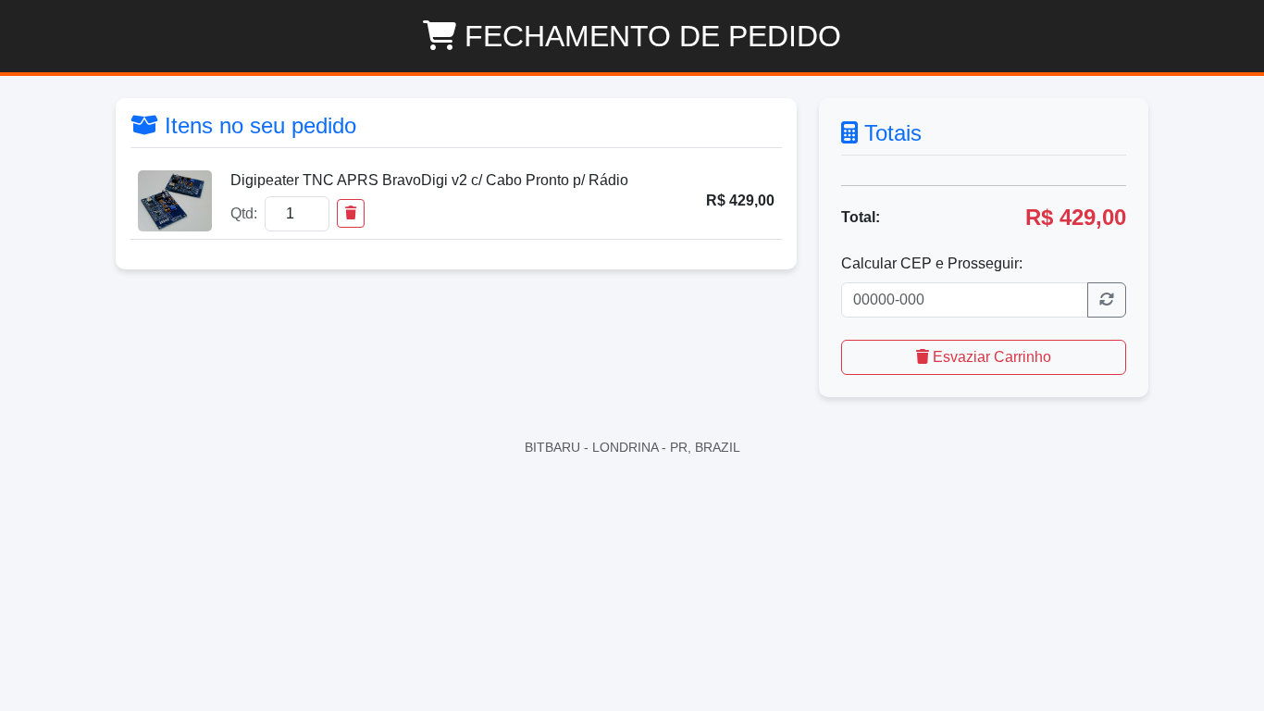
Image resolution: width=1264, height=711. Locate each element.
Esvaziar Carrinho (990, 357)
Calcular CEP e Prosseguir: (931, 263)
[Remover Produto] (351, 213)
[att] (1106, 300)
